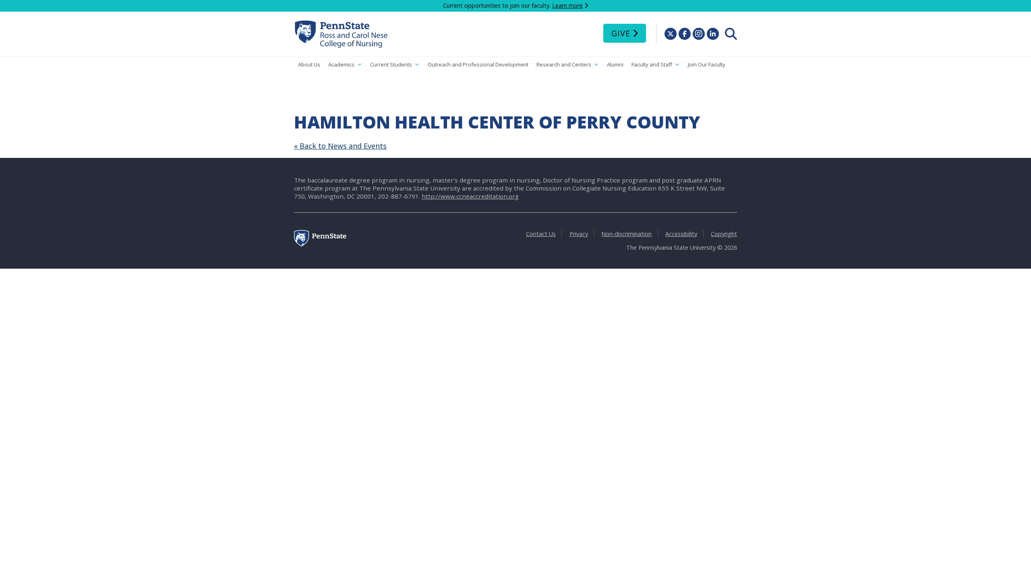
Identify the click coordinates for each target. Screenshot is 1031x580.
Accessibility (681, 234)
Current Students (391, 64)
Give (620, 33)
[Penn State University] (320, 244)
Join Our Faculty (706, 64)
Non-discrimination (626, 234)
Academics (341, 64)
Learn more (567, 5)
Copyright (724, 234)
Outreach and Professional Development (478, 64)
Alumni (615, 64)
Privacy (578, 234)
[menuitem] (731, 34)
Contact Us (541, 234)
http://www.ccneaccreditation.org (470, 196)
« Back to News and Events (340, 146)
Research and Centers (563, 64)
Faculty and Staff (651, 64)
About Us (309, 64)
